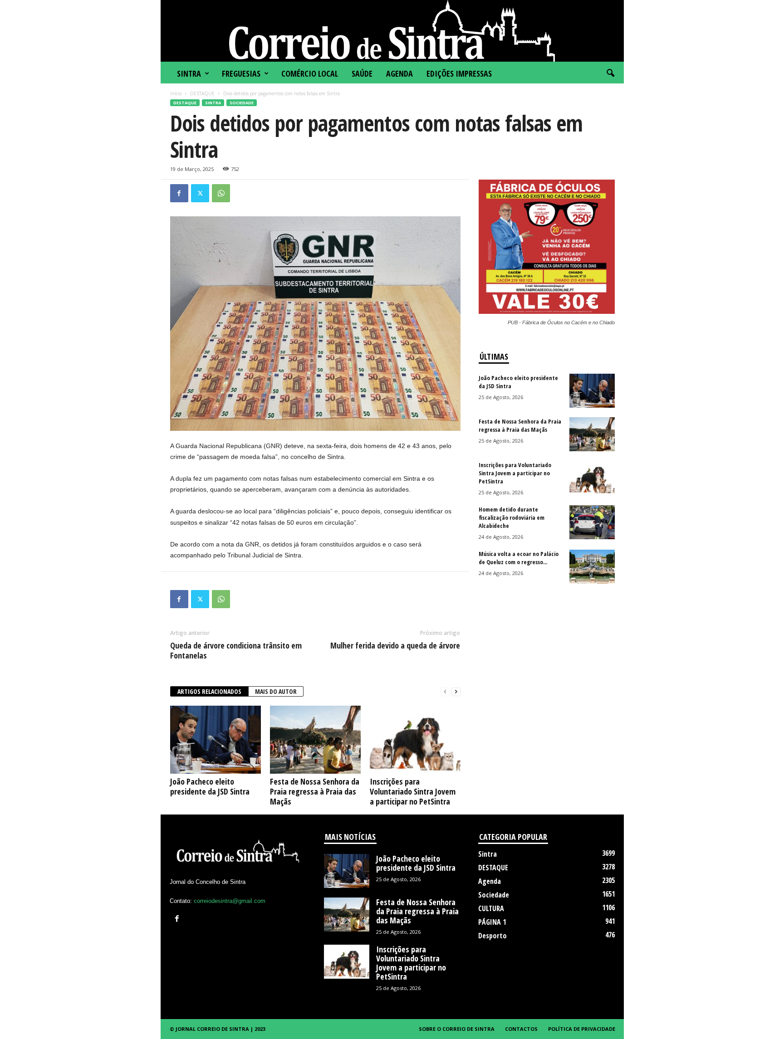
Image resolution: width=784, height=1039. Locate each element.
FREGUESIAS (241, 73)
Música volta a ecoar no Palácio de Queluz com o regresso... (519, 558)
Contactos (521, 1028)
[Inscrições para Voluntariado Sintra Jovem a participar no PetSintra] (415, 740)
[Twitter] (200, 193)
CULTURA (491, 908)
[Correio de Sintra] (392, 31)
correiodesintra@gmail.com (229, 901)
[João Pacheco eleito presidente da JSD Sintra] (215, 740)
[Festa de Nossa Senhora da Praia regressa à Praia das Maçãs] (315, 740)
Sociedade (242, 103)
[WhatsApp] (221, 193)
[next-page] (456, 692)
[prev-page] (445, 692)
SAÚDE (362, 73)
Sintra (189, 73)
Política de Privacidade (581, 1028)
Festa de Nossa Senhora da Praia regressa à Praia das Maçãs (314, 791)
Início (175, 93)
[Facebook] (179, 193)
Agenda (399, 73)
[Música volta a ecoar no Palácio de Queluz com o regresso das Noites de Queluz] (592, 567)
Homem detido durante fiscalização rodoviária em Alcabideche (511, 517)
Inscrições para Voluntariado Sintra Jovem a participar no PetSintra (413, 791)
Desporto (492, 936)
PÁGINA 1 (492, 922)
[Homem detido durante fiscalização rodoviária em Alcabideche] (592, 522)
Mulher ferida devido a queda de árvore (395, 645)
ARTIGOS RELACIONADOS (209, 691)
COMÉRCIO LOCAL (309, 73)
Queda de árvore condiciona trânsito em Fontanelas (236, 650)
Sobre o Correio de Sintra (457, 1028)
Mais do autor (276, 691)
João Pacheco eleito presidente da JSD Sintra (210, 786)
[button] (610, 73)
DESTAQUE (202, 93)
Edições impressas (459, 73)
